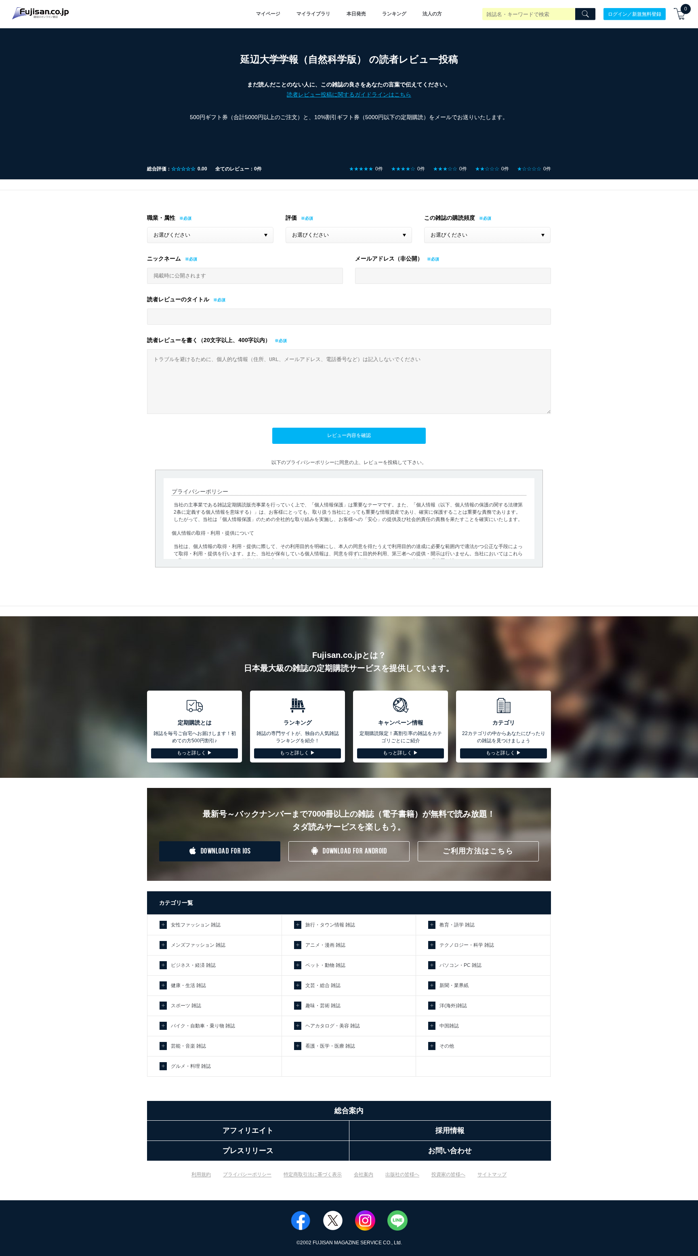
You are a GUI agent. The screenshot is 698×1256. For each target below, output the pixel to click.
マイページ (268, 14)
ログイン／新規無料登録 (634, 13)
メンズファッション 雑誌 (198, 945)
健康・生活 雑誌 (188, 985)
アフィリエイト (248, 1130)
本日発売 (356, 14)
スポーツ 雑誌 (186, 1005)
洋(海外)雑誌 (453, 1005)
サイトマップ (492, 1174)
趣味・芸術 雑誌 (323, 1005)
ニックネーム (164, 258)
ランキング (394, 14)
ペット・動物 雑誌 (325, 965)
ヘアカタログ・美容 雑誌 (332, 1026)
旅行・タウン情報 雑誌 (330, 925)
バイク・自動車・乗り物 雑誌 (203, 1026)
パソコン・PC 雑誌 (460, 965)
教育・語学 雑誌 (457, 925)
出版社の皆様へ (402, 1174)
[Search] (585, 14)
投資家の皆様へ (448, 1174)
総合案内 (349, 1111)
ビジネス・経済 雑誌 (193, 965)
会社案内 (363, 1174)
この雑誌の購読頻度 (449, 217)
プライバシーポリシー (247, 1174)
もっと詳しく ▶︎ (194, 753)
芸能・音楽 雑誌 (188, 1046)
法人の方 (432, 14)
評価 (291, 217)
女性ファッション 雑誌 (196, 925)
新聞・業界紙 (454, 985)
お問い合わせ (450, 1151)
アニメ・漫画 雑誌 (325, 945)
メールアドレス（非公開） (389, 258)
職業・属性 (161, 217)
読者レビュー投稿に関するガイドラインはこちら (349, 94)
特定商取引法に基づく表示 (313, 1174)
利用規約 (201, 1174)
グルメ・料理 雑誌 (191, 1066)
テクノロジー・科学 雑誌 (466, 945)
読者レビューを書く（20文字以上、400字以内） (209, 340)
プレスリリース (248, 1151)
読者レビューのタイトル (178, 299)
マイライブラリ (313, 14)
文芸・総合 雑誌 (323, 985)
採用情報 (450, 1130)
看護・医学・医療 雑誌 (330, 1046)
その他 (446, 1046)
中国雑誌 (449, 1026)
